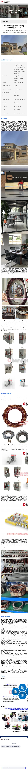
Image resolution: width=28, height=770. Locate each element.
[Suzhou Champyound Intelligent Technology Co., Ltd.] (5, 1)
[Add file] (2, 767)
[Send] (26, 767)
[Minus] (26, 739)
